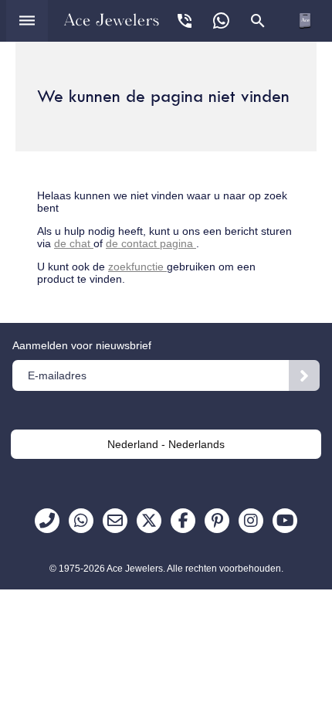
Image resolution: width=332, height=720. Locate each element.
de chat (73, 243)
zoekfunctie (137, 266)
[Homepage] (111, 20)
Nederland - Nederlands (166, 444)
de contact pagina (151, 243)
